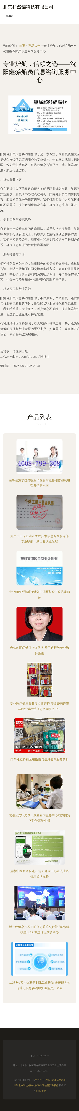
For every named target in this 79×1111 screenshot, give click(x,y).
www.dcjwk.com (45, 1080)
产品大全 (34, 46)
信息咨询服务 (51, 1085)
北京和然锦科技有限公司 (31, 1085)
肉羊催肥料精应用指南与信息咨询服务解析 (39, 759)
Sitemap (41, 1090)
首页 (22, 46)
